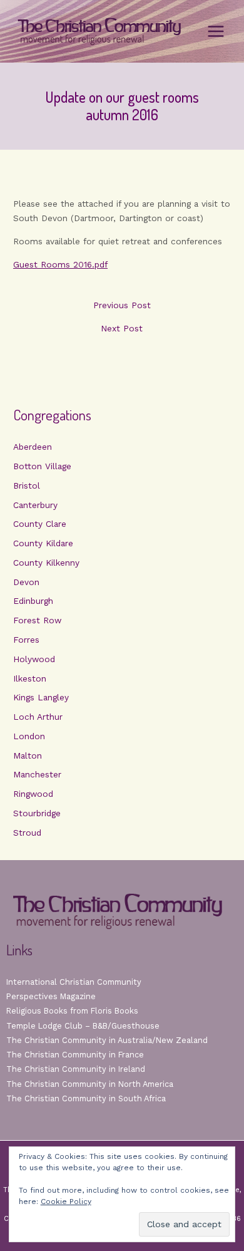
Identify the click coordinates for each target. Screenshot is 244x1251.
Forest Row (37, 620)
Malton (27, 755)
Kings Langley (41, 697)
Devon (26, 582)
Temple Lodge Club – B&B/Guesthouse (83, 1025)
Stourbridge (37, 813)
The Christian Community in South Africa (86, 1098)
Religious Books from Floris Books (72, 1010)
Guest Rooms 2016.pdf (60, 264)
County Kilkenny (46, 563)
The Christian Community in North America (89, 1084)
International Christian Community (73, 982)
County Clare (39, 524)
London (29, 736)
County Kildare (43, 543)
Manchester (37, 774)
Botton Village (42, 466)
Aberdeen (32, 447)
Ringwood (33, 794)
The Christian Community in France (75, 1054)
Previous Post (122, 305)
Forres (26, 640)
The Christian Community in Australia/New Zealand (107, 1040)
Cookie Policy (66, 1201)
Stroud (27, 833)
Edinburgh (33, 601)
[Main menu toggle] (216, 32)
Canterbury (35, 505)
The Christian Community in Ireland (75, 1069)
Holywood (34, 659)
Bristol (26, 485)
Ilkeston (29, 678)
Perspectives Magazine (51, 996)
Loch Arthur (38, 717)
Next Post (122, 328)
